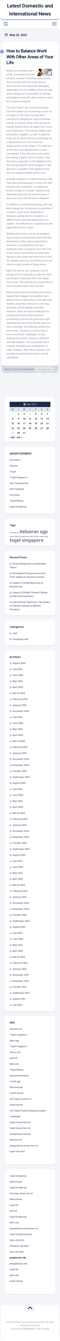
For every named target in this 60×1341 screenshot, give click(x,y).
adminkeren (28, 369)
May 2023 (17, 873)
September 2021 (21, 993)
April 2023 (17, 879)
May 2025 (17, 729)
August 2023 (19, 855)
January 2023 (19, 897)
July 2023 (17, 861)
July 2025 (17, 717)
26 (36, 428)
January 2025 (19, 753)
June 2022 (17, 939)
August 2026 (19, 663)
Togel (13, 471)
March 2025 (18, 741)
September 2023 (21, 849)
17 (24, 423)
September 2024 (21, 777)
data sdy (14, 1064)
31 (24, 433)
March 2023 (18, 885)
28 (47, 428)
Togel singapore (18, 1034)
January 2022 (19, 969)
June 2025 (17, 723)
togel (12, 536)
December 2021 (20, 975)
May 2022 (17, 945)
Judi (14, 633)
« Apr (12, 437)
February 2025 (20, 747)
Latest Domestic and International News (30, 10)
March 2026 (18, 693)
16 (18, 423)
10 (24, 419)
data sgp (14, 1040)
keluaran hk (15, 533)
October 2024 (19, 771)
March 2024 (18, 813)
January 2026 (19, 705)
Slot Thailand (17, 489)
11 (30, 419)
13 (41, 419)
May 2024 (17, 801)
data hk (13, 465)
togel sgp (44, 536)
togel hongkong (21, 536)
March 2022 (18, 957)
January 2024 (19, 825)
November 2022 (20, 909)
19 (36, 423)
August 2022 (19, 927)
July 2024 (17, 789)
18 (30, 423)
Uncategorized (44, 369)
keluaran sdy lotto (19, 1246)
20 (41, 423)
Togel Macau (17, 500)
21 (47, 423)
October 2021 (19, 987)
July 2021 (17, 1005)
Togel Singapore (18, 477)
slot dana (15, 495)
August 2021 (19, 999)
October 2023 (19, 843)
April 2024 (17, 807)
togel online (34, 536)
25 (30, 428)
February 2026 (20, 699)
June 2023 (17, 867)
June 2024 (17, 795)
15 (12, 423)
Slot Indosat (16, 1087)
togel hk (14, 1269)
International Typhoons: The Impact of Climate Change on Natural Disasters (30, 606)
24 (24, 428)
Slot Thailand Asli (19, 483)
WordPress (29, 1329)
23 (18, 428)
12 (36, 419)
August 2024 (19, 783)
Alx (47, 1329)
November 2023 (20, 837)
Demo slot (15, 1052)
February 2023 (20, 891)
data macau (16, 1181)
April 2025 (17, 735)
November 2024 (20, 765)
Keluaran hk (16, 1029)
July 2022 (17, 933)
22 (12, 428)
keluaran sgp (34, 531)
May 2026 (17, 681)
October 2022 (19, 915)
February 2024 (20, 819)
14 (47, 419)
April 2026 (17, 687)
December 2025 (20, 711)
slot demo (15, 460)
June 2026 (17, 675)
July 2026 (17, 669)
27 (41, 428)
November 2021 (20, 981)
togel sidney (16, 1281)
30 (18, 433)
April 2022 (17, 951)
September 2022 (21, 921)
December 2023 (20, 831)
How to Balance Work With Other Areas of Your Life (29, 56)
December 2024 (20, 759)
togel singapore (26, 540)
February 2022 (20, 963)
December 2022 (20, 903)
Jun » (19, 437)
